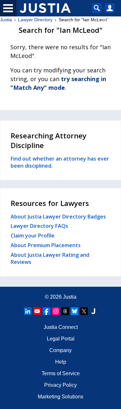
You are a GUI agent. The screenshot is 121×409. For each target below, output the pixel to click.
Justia (6, 19)
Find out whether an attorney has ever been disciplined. (60, 162)
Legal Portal (61, 338)
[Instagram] (56, 311)
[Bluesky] (74, 311)
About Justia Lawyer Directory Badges (58, 216)
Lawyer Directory (35, 19)
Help (60, 362)
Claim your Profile (33, 235)
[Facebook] (46, 311)
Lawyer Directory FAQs (39, 225)
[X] (84, 311)
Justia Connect (61, 327)
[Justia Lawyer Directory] (93, 311)
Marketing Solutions (60, 396)
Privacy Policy (60, 385)
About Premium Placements (46, 245)
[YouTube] (37, 311)
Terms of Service (61, 373)
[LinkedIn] (28, 311)
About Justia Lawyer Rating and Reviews (50, 258)
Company (60, 350)
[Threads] (65, 311)
